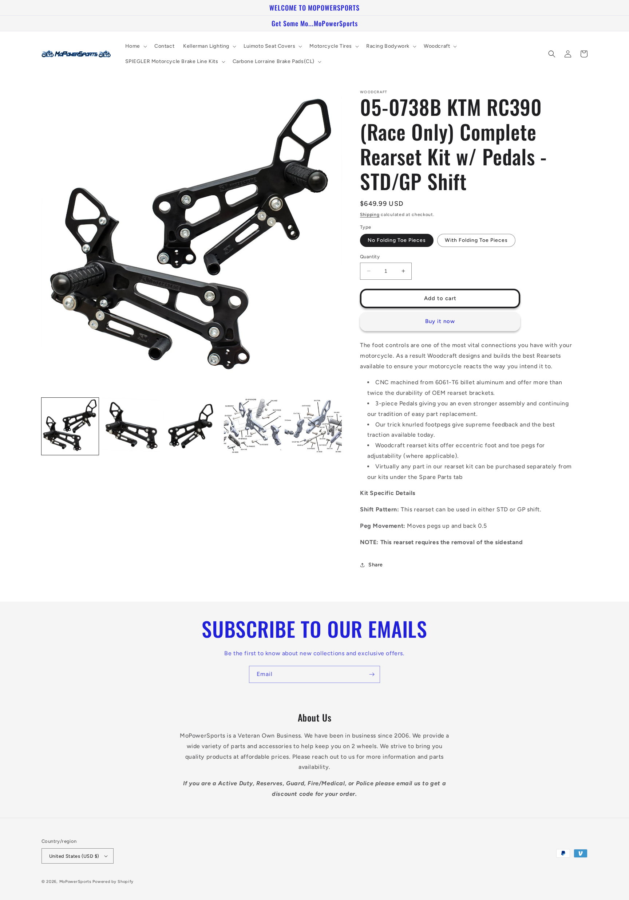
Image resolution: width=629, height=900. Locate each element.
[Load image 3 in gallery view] (191, 426)
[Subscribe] (372, 674)
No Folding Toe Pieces (397, 240)
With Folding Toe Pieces (476, 240)
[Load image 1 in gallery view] (70, 426)
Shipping (370, 214)
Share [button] (375, 565)
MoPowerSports (75, 881)
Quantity (370, 256)
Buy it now (440, 321)
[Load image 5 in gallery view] (313, 426)
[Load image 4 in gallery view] (252, 426)
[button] (135, 46)
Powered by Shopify (113, 881)
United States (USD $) (74, 856)
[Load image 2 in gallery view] (130, 426)
